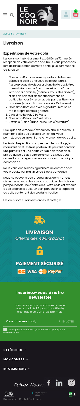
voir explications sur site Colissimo (46, 103)
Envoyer (68, 321)
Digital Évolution (30, 399)
